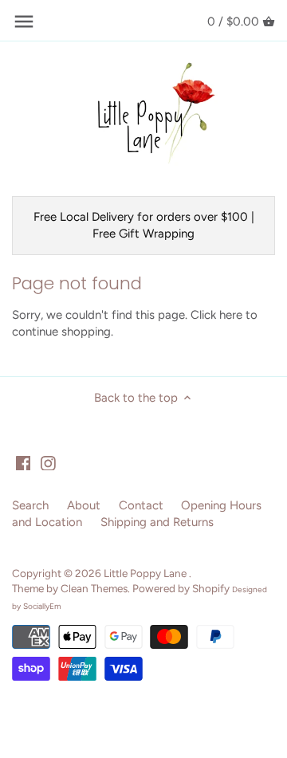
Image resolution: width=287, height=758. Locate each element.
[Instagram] (48, 462)
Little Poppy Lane (146, 573)
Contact (141, 505)
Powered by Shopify (181, 588)
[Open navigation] (24, 21)
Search (30, 505)
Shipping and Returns (157, 522)
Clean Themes (94, 588)
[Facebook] (23, 462)
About (83, 505)
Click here (216, 315)
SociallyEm (42, 606)
